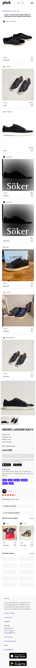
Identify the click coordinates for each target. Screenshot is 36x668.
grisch (5, 483)
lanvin (11, 483)
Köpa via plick (10, 506)
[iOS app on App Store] (6, 464)
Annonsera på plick (10, 641)
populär (17, 480)
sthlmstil (24, 480)
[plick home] (7, 3)
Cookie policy (8, 617)
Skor (18, 11)
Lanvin (9, 439)
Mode (14, 11)
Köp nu (18, 456)
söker (10, 480)
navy (4, 480)
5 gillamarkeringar (10, 446)
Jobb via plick (8, 637)
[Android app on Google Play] (17, 465)
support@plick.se (9, 633)
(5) (15, 495)
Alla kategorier (6, 11)
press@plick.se (8, 649)
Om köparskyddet (12, 513)
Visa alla (31, 518)
